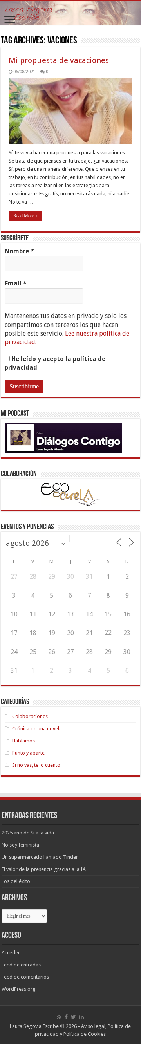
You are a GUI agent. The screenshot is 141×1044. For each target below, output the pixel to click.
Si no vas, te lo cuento (36, 765)
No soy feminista (20, 845)
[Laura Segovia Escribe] (70, 13)
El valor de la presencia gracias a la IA (44, 869)
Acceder (11, 952)
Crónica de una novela (37, 729)
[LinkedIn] (81, 1017)
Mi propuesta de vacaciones (59, 60)
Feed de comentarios (25, 977)
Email (16, 283)
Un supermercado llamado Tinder (40, 857)
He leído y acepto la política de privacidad (55, 363)
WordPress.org (19, 989)
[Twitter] (73, 1017)
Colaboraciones (30, 716)
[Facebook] (66, 1017)
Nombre (19, 251)
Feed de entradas (21, 965)
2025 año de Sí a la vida (28, 833)
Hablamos (23, 741)
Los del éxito (16, 881)
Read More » (25, 216)
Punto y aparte (28, 753)
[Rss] (59, 1017)
